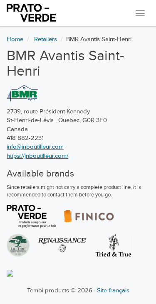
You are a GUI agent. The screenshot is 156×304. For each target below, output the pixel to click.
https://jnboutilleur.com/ (37, 156)
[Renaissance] (62, 245)
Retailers (45, 39)
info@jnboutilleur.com (35, 147)
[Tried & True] (113, 245)
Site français (113, 290)
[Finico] (89, 216)
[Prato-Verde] (31, 216)
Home (15, 39)
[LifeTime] (18, 245)
